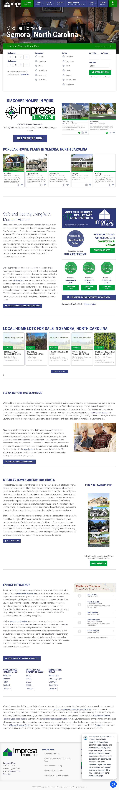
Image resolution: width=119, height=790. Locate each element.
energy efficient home (26, 593)
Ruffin (5, 682)
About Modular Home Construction (24, 306)
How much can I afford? (54, 771)
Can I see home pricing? (53, 766)
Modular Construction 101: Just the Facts (57, 760)
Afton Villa (54, 173)
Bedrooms (11, 53)
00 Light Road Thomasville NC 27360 (35, 353)
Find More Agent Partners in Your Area (90, 297)
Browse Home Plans (52, 754)
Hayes (75, 173)
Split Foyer (42, 80)
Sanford (6, 685)
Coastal (68, 75)
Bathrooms (12, 61)
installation (28, 449)
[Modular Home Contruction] (16, 5)
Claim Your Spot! (102, 250)
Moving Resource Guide (20, 725)
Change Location (90, 304)
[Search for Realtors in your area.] (89, 218)
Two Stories (98, 716)
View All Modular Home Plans (100, 77)
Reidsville (7, 675)
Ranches (6, 719)
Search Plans (101, 72)
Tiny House (70, 84)
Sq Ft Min (92, 53)
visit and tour (18, 280)
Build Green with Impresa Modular (23, 658)
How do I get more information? (56, 775)
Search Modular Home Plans (20, 462)
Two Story (42, 61)
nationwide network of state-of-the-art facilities (72, 709)
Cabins (23, 719)
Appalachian (32, 173)
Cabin (68, 66)
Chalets (107, 716)
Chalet (68, 70)
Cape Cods (15, 719)
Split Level (42, 75)
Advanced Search (102, 46)
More (6, 689)
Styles (64, 53)
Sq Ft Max (104, 53)
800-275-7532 (15, 771)
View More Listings (59, 371)
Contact (98, 725)
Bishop (98, 173)
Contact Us (7, 774)
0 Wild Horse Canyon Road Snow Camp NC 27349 (105, 353)
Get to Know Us (13, 541)
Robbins (6, 679)
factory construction (100, 412)
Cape (40, 66)
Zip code (92, 62)
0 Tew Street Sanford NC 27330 (59, 353)
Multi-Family (43, 70)
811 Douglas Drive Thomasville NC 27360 (80, 353)
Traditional (69, 56)
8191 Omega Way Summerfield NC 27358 (12, 353)
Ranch (41, 56)
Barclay (7, 173)
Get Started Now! (30, 138)
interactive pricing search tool (55, 719)
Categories (39, 53)
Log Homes (70, 61)
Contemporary (71, 80)
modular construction (18, 621)
